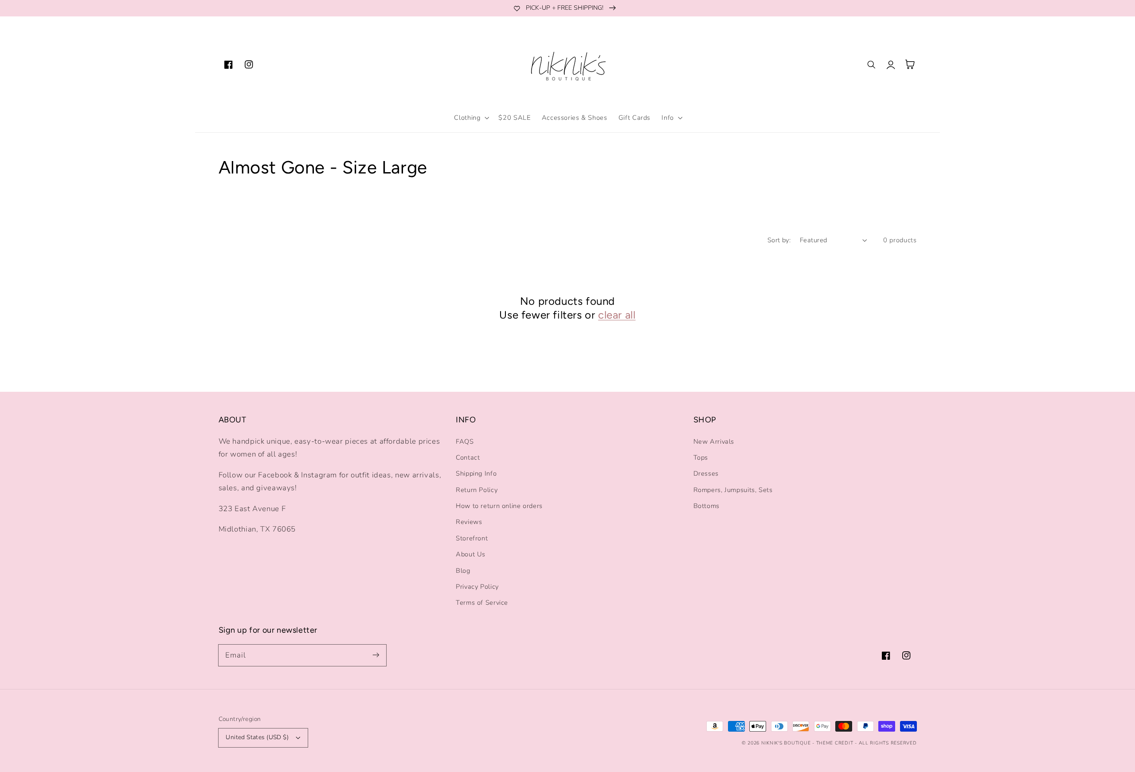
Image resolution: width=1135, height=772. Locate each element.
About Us (470, 554)
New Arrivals (714, 441)
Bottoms (706, 505)
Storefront (472, 538)
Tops (700, 457)
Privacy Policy (477, 586)
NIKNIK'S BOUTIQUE (786, 743)
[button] (471, 117)
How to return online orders (499, 505)
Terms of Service (482, 602)
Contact (468, 457)
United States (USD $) (257, 737)
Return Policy (476, 489)
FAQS (465, 441)
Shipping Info (476, 473)
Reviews (469, 521)
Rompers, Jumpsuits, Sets (733, 489)
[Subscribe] (375, 655)
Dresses (706, 473)
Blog (463, 570)
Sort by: (779, 240)
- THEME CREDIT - (835, 743)
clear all (616, 314)
